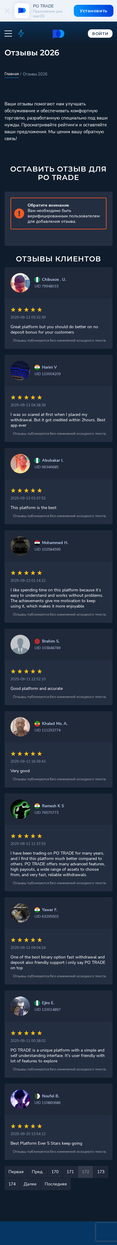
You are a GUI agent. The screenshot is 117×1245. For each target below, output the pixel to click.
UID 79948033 (46, 286)
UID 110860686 (47, 1102)
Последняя (56, 1184)
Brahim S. (50, 641)
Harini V (49, 367)
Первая (16, 1172)
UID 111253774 (47, 730)
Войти (100, 33)
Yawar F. (49, 910)
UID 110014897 (47, 1009)
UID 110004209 (47, 374)
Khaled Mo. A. (55, 723)
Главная (11, 74)
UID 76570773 (46, 812)
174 (12, 1184)
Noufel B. (50, 1096)
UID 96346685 (46, 467)
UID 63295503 (46, 916)
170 (54, 1172)
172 (85, 1172)
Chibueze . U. (54, 279)
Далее (30, 1184)
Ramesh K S (53, 806)
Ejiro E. (48, 1003)
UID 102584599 (47, 549)
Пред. (37, 1172)
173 (100, 1172)
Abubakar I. (52, 460)
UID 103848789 (47, 648)
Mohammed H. (55, 543)
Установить (93, 10)
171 (70, 1172)
